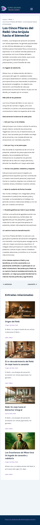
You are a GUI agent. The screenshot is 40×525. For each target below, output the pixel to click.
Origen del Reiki (12, 321)
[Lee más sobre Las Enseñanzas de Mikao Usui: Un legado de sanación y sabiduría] (20, 441)
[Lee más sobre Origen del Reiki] (20, 310)
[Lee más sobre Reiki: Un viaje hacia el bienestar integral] (20, 395)
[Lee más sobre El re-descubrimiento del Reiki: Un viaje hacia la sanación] (20, 350)
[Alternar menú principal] (31, 9)
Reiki (16, 325)
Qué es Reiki (8, 413)
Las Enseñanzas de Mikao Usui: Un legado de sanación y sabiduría (19, 455)
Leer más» (9, 337)
